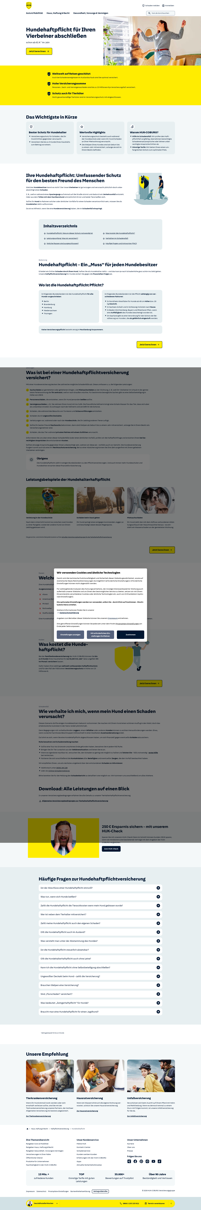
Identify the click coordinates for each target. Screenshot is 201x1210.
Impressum (113, 618)
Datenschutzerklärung (69, 613)
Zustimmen (131, 635)
